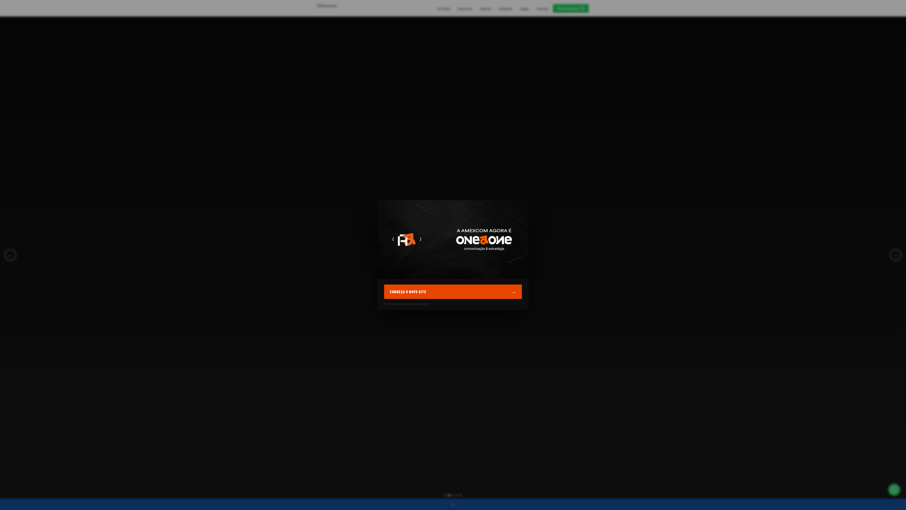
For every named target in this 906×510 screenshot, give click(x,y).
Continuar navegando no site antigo (407, 303)
